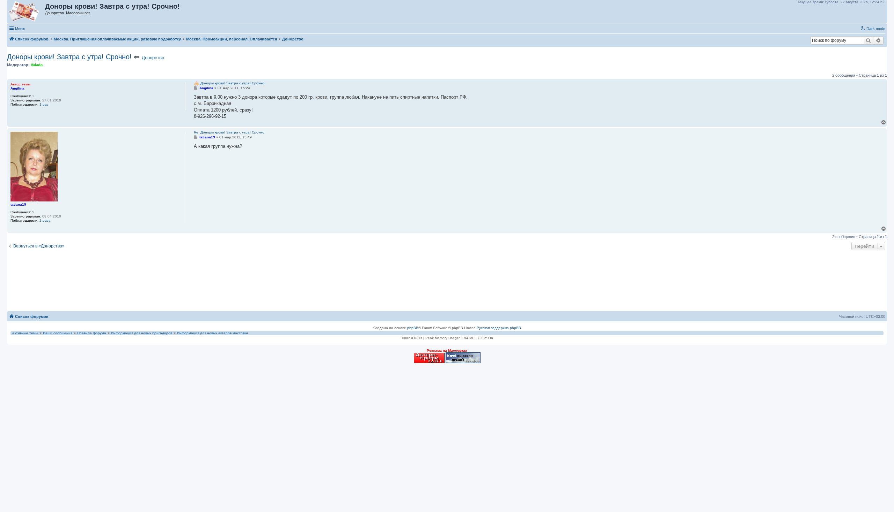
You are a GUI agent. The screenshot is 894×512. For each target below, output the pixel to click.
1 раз (44, 104)
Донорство (153, 57)
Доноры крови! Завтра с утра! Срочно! (69, 57)
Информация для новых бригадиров (141, 333)
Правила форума (91, 333)
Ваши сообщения (57, 333)
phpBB (412, 328)
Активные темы (25, 333)
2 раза (45, 220)
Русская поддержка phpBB (499, 328)
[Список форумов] (26, 11)
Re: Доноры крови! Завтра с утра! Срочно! (229, 132)
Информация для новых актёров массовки (212, 333)
